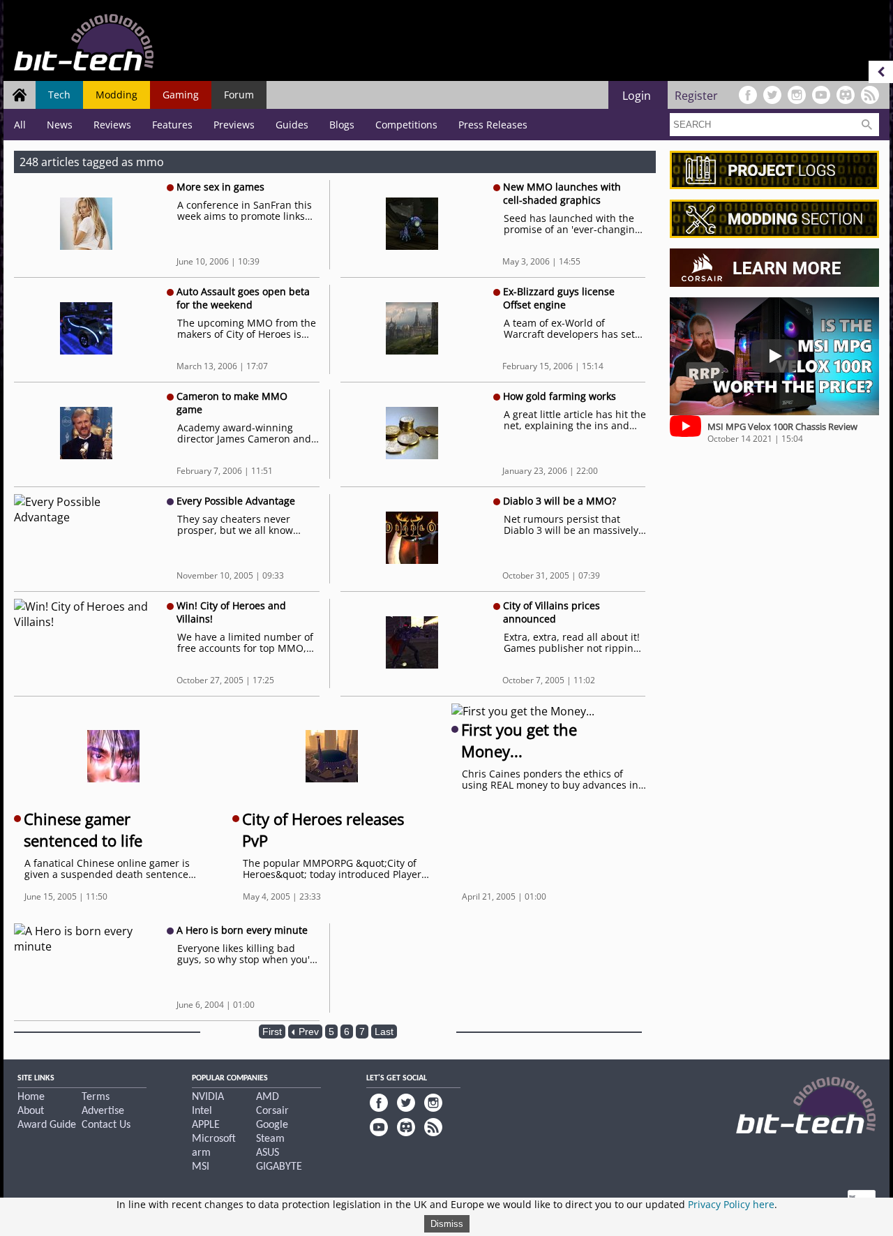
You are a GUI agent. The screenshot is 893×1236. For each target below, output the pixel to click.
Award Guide (46, 1125)
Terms (96, 1097)
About (30, 1111)
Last (384, 1031)
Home (31, 1097)
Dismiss (446, 1224)
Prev (307, 1031)
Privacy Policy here (731, 1204)
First (272, 1031)
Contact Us (106, 1125)
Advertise (103, 1111)
